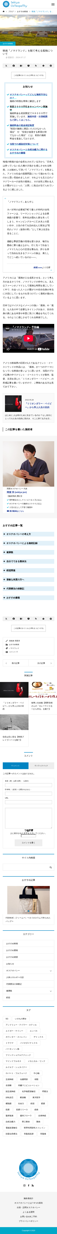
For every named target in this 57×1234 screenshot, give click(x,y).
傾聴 (36, 1079)
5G (7, 1019)
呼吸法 (45, 1091)
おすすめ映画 (8, 44)
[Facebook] (28, 1185)
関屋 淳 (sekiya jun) (17, 492)
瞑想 (8, 997)
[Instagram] (24, 1185)
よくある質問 (28, 1212)
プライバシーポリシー (28, 1221)
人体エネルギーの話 (15, 977)
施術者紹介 (28, 1198)
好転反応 (9, 1097)
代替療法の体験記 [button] (15, 588)
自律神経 (42, 1116)
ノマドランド (14, 648)
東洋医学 (36, 1097)
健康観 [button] (10, 552)
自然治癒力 (10, 1122)
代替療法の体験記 (14, 984)
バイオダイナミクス (28, 1043)
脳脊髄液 (9, 1116)
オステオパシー (13, 970)
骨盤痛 (43, 1134)
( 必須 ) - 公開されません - (18, 789)
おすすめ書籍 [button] (13, 597)
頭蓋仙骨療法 (11, 1134)
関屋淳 (17, 641)
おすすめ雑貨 (12, 957)
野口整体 (26, 1122)
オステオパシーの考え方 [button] (19, 534)
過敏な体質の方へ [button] (15, 579)
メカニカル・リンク (36, 1061)
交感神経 (9, 1079)
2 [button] (28, 911)
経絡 (36, 1109)
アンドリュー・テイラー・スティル (21, 1025)
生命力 (21, 1103)
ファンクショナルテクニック (18, 1055)
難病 (38, 1122)
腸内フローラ (26, 1116)
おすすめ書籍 (12, 950)
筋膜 (8, 1109)
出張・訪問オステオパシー (28, 1207)
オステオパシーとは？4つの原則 (28, 1203)
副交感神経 (10, 1091)
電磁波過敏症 (11, 1128)
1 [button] (26, 911)
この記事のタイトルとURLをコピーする (29, 75)
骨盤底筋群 (29, 1134)
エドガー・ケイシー (14, 1031)
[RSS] (32, 1185)
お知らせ (10, 964)
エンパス (33, 1031)
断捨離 (23, 1097)
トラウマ (9, 1043)
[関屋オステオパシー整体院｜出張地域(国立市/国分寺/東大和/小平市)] (15, 4)
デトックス (38, 1037)
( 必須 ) (17, 781)
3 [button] (31, 911)
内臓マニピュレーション (28, 1085)
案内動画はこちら (16, 511)
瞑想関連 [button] (11, 570)
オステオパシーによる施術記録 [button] (22, 543)
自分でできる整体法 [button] (16, 561)
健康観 (9, 991)
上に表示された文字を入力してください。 (28, 833)
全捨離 (8, 1085)
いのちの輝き (21, 1019)
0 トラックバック (41, 766)
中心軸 (36, 1073)
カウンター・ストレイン (16, 1037)
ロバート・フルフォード (16, 1073)
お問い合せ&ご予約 (28, 1216)
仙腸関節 (24, 1079)
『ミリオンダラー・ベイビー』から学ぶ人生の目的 (38, 405)
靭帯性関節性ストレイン (34, 1128)
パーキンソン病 (12, 1049)
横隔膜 (8, 1103)
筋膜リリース (22, 1109)
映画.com (37, 267)
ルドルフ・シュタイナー (16, 1067)
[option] (28, 905)
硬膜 (43, 1103)
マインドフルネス (13, 1061)
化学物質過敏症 (29, 1091)
